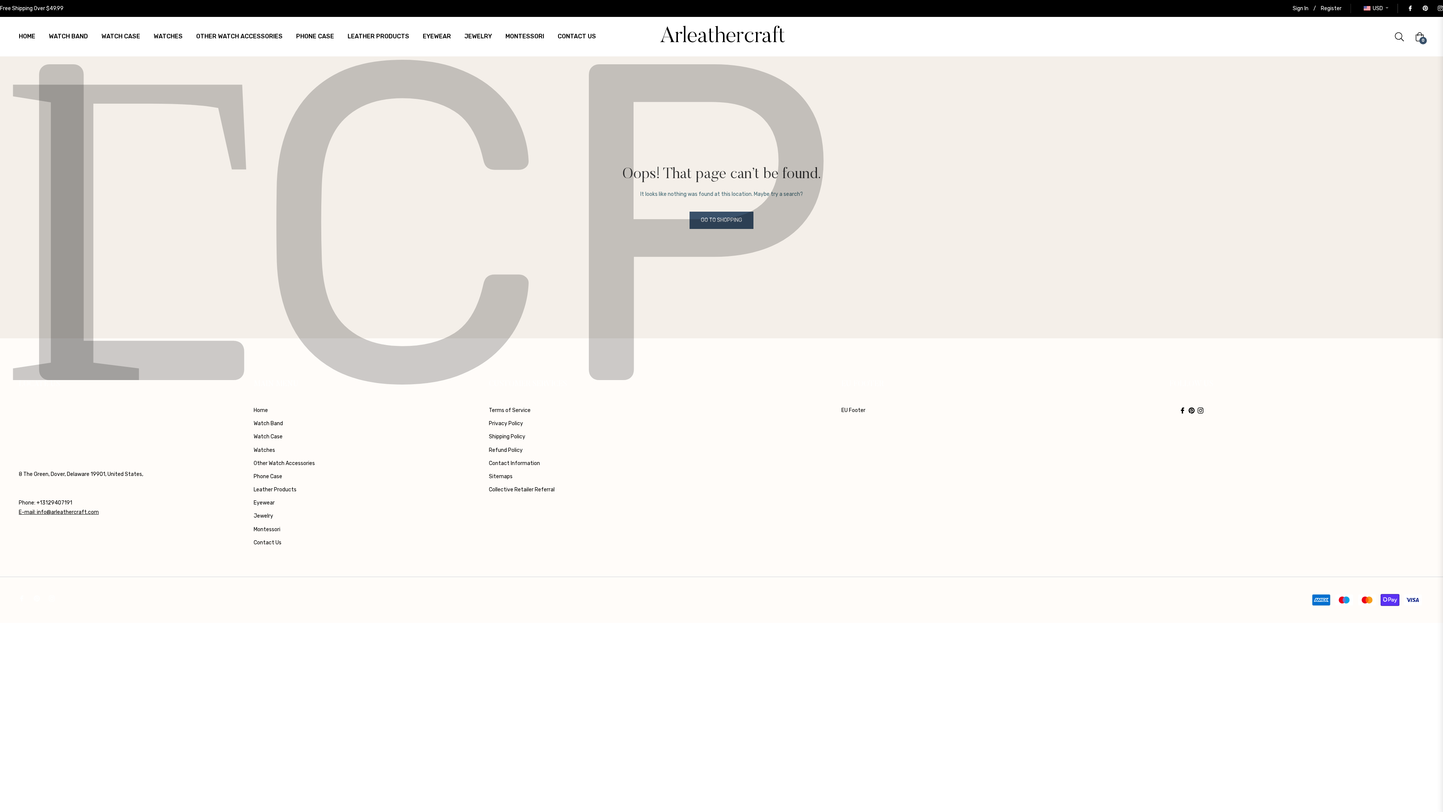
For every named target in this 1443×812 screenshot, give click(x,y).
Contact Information (514, 463)
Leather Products (275, 489)
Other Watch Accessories (284, 463)
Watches (264, 450)
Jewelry (263, 516)
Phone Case (268, 476)
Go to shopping (721, 220)
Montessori (267, 529)
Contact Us (267, 542)
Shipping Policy (507, 436)
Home (261, 410)
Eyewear (264, 503)
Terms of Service (510, 410)
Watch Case (268, 436)
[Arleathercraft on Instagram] (1440, 8)
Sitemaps (501, 476)
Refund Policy (506, 450)
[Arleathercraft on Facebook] (1410, 8)
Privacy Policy (506, 423)
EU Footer (853, 410)
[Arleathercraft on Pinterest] (1425, 8)
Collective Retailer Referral (522, 489)
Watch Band (268, 423)
